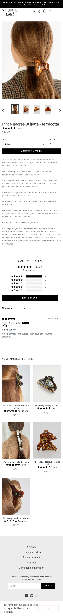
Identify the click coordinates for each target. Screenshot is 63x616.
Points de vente (31, 557)
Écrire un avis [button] (29, 297)
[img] (8, 318)
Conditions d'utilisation (31, 567)
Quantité (51, 139)
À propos (31, 546)
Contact (31, 562)
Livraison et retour (32, 552)
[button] (13, 612)
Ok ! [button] (48, 608)
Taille (4, 139)
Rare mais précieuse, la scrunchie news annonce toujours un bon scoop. (31, 578)
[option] (15, 109)
